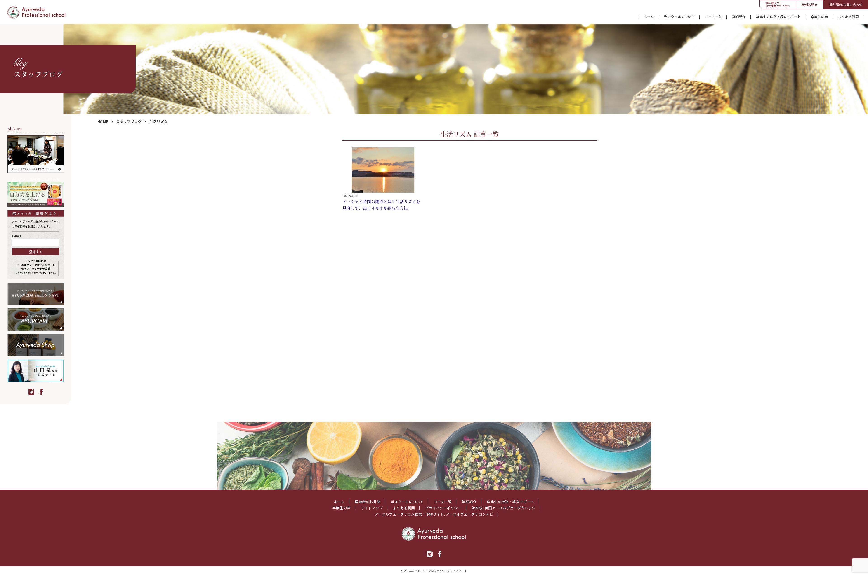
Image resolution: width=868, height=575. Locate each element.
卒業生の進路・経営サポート (778, 17)
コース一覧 (713, 17)
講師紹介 (739, 17)
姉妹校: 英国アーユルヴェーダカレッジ (503, 508)
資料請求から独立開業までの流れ (777, 4)
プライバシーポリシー (443, 508)
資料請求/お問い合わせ (845, 4)
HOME (102, 121)
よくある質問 (848, 17)
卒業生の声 (819, 17)
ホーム (649, 17)
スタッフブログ (129, 121)
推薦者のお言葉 (367, 502)
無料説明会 (810, 4)
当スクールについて (679, 17)
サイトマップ (372, 508)
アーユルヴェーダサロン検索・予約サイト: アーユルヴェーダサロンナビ (434, 514)
